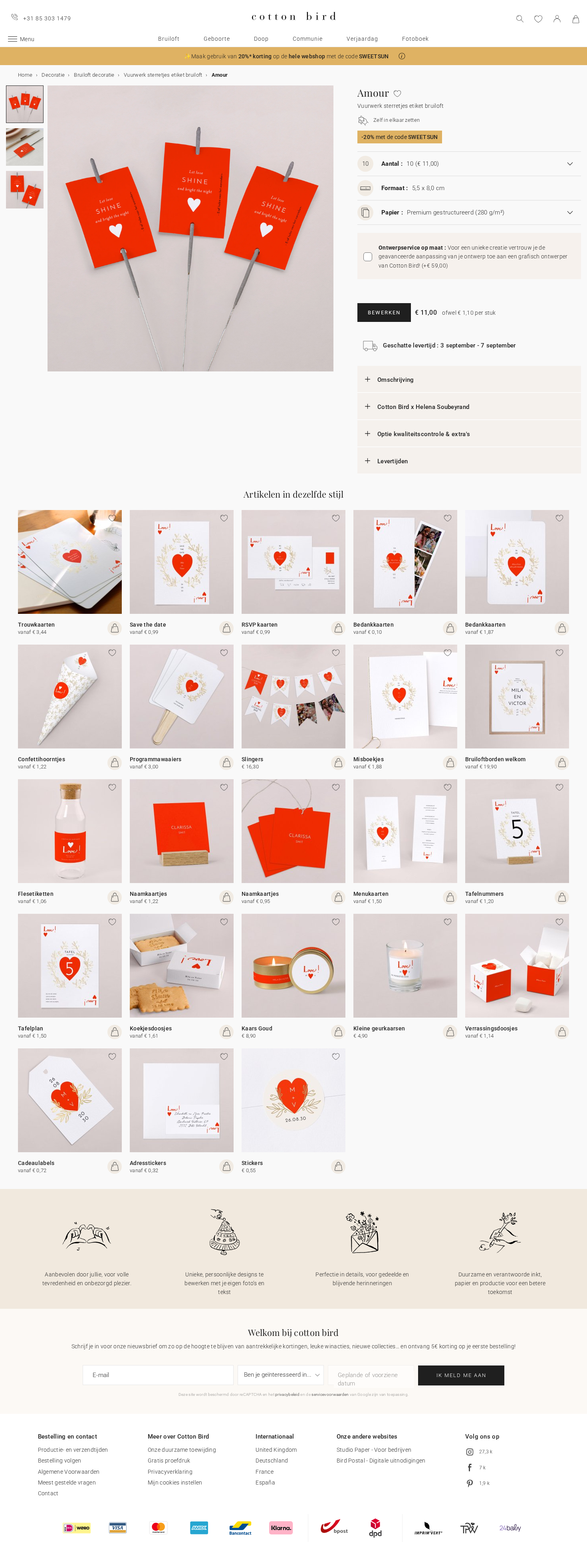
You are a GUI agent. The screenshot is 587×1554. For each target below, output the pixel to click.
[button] (402, 56)
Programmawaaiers (156, 759)
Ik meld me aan (461, 1375)
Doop (261, 39)
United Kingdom (276, 1450)
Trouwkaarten (36, 624)
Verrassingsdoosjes (491, 1028)
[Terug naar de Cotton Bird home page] (294, 26)
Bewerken (384, 313)
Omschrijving (395, 379)
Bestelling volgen (59, 1460)
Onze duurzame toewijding (182, 1450)
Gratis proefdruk (169, 1460)
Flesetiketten (36, 894)
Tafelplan (31, 1028)
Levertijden (392, 461)
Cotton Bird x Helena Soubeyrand (423, 407)
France (265, 1472)
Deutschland (272, 1460)
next (52, 233)
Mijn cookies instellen (175, 1482)
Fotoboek (415, 39)
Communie (308, 39)
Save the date (148, 624)
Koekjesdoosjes (151, 1028)
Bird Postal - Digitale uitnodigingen (381, 1460)
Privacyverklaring (170, 1472)
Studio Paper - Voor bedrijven (374, 1450)
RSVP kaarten (260, 624)
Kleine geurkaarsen (379, 1028)
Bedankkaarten (373, 624)
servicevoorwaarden (330, 1394)
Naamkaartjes (148, 894)
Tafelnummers (484, 894)
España (265, 1482)
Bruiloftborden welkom (495, 759)
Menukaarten (371, 894)
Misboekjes (368, 759)
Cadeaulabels (36, 1163)
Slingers (252, 759)
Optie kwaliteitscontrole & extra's (423, 434)
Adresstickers (148, 1163)
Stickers (252, 1163)
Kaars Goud (257, 1028)
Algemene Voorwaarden (69, 1472)
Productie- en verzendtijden (73, 1450)
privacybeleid (287, 1394)
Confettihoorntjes (41, 759)
